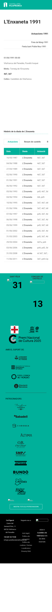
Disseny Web (26, 551)
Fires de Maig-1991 (39, 42)
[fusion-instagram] (27, 525)
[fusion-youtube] (31, 525)
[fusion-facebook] (21, 525)
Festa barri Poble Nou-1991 (34, 46)
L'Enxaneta (27, 158)
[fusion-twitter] (24, 525)
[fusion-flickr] (29, 529)
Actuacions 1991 (39, 33)
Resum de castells (32, 142)
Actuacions (12, 142)
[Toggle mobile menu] (47, 5)
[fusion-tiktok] (22, 529)
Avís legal (25, 533)
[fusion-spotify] (26, 529)
